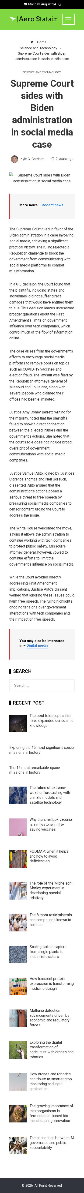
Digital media (37, 645)
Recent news (52, 205)
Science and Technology (42, 72)
